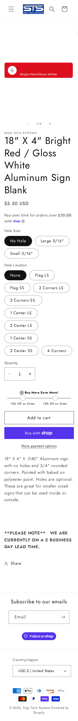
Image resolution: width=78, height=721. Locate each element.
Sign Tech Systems (36, 708)
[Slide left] (28, 124)
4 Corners (56, 351)
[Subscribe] (63, 617)
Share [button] (16, 563)
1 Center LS (21, 313)
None (15, 275)
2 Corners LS (51, 288)
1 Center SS (21, 338)
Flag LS (42, 275)
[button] (11, 9)
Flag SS (17, 288)
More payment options (39, 446)
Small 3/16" (21, 253)
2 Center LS (21, 325)
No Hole (18, 241)
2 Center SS (21, 351)
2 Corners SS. (23, 300)
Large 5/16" (52, 241)
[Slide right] (50, 124)
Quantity (11, 363)
